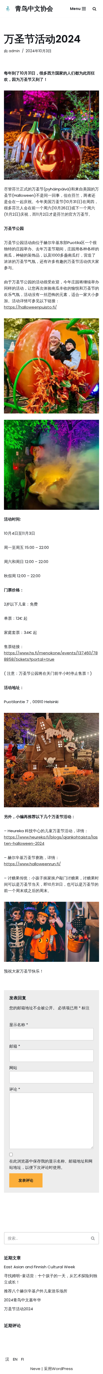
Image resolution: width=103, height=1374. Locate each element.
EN (15, 1359)
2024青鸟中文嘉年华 (22, 1300)
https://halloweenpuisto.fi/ (30, 307)
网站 (13, 1067)
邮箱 (14, 1046)
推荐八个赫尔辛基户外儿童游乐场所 (35, 1291)
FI (22, 1359)
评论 (14, 1089)
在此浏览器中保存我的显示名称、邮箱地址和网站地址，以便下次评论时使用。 (50, 1164)
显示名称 (18, 1024)
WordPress (62, 1368)
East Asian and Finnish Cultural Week (39, 1267)
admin (14, 51)
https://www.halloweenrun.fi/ (32, 864)
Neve (35, 1368)
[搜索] (94, 9)
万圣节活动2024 (18, 1309)
